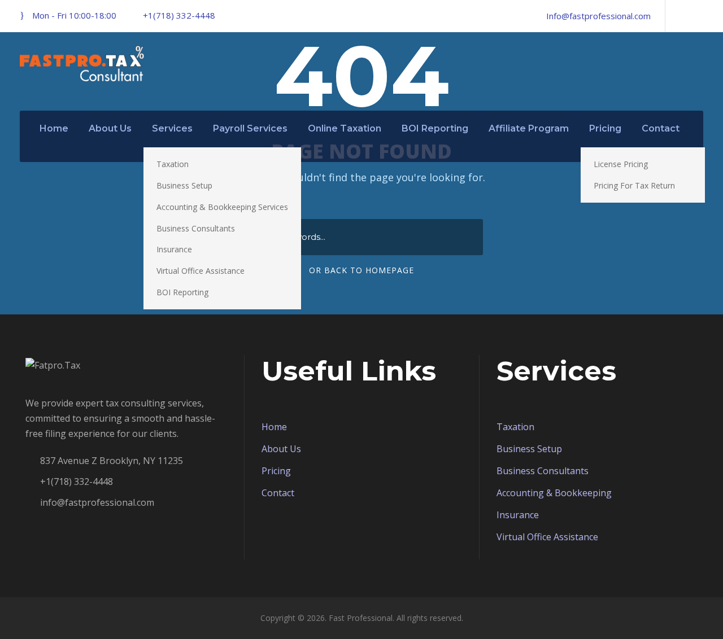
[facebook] (680, 16)
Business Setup (184, 185)
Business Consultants (195, 228)
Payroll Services (250, 128)
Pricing (605, 128)
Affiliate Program (529, 128)
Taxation (172, 164)
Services (172, 128)
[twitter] (699, 16)
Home (54, 128)
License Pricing (621, 164)
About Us (110, 128)
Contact (661, 128)
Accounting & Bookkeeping (554, 493)
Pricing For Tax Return (634, 185)
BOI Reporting (182, 292)
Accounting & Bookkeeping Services (222, 207)
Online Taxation (344, 128)
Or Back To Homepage (361, 270)
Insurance (174, 249)
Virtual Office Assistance (200, 270)
